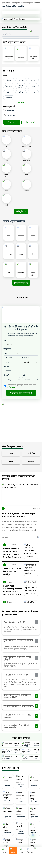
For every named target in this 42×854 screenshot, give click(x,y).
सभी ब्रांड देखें (21, 211)
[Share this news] (38, 537)
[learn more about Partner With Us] (37, 848)
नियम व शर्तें (12, 387)
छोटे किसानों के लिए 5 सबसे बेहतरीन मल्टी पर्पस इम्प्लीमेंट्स (12, 571)
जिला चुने (6, 375)
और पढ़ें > (5, 538)
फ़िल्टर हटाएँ (30, 122)
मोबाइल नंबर (7, 349)
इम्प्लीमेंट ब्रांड (8, 358)
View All (21, 103)
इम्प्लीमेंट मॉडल (26, 358)
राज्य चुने (6, 366)
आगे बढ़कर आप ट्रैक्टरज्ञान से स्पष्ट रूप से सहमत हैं (21, 386)
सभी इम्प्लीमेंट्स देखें (21, 283)
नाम (5, 340)
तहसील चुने (25, 375)
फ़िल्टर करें (11, 122)
